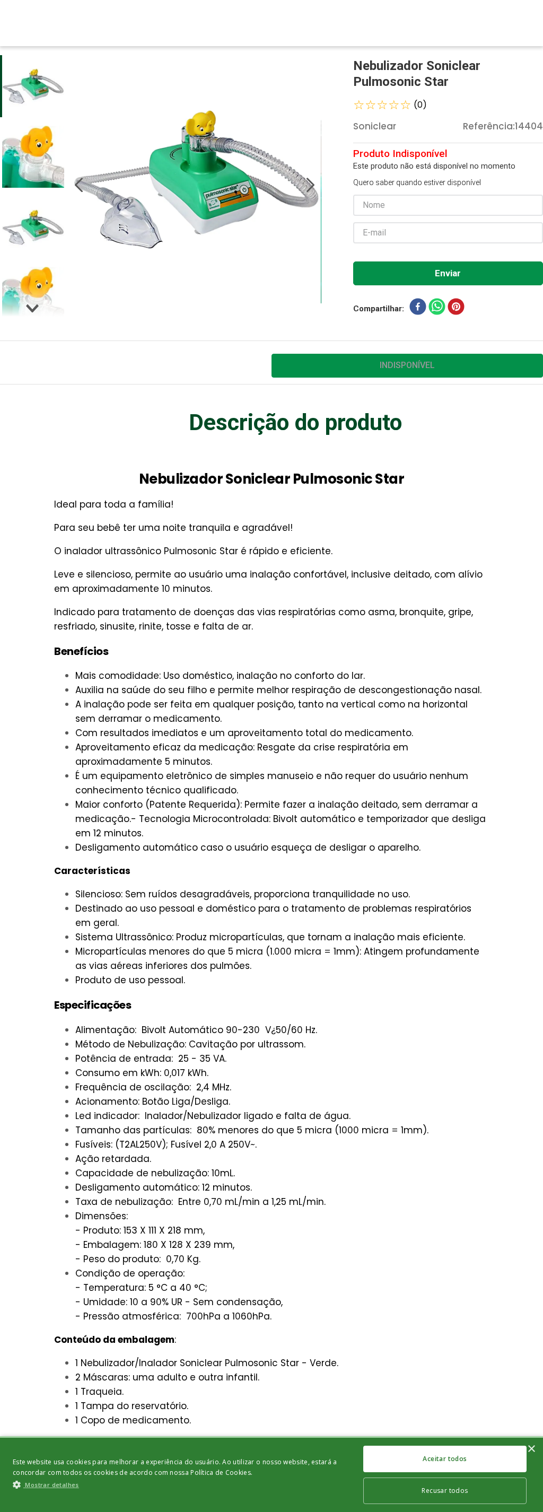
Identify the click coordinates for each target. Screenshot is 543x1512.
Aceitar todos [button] (445, 1458)
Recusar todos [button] (445, 1490)
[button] (181, 1484)
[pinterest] (456, 308)
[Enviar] (448, 273)
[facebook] (417, 308)
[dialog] (271, 1474)
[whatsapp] (436, 308)
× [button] (531, 1449)
